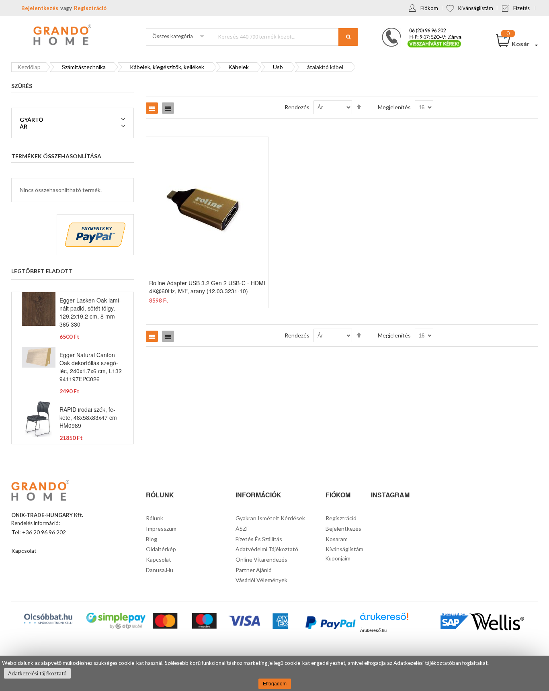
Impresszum (161, 528)
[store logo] (61, 35)
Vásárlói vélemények (261, 580)
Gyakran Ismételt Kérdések (270, 518)
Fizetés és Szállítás (259, 539)
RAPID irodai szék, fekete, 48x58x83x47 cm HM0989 (88, 417)
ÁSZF (242, 528)
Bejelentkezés (39, 8)
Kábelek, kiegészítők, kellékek (167, 66)
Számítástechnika (84, 66)
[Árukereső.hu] (384, 619)
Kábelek (238, 66)
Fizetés (521, 8)
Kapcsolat (24, 550)
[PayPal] (329, 624)
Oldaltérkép (161, 549)
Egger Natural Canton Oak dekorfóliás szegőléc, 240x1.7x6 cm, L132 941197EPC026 (90, 367)
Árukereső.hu (373, 630)
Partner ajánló (254, 569)
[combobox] (284, 36)
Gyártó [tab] (31, 119)
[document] (274, 673)
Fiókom (429, 8)
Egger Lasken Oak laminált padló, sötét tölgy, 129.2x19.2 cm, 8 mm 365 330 (90, 312)
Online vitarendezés (261, 559)
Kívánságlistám (475, 8)
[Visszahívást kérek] (418, 30)
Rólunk (154, 518)
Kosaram (337, 539)
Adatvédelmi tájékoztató (267, 549)
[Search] (348, 37)
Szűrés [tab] (21, 85)
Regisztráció (90, 8)
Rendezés (297, 107)
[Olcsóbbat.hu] (48, 619)
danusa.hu (159, 569)
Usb (278, 66)
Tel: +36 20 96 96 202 (38, 532)
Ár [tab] (23, 126)
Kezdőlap (29, 66)
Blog (151, 539)
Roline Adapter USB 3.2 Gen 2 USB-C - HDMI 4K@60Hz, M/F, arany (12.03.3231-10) (207, 287)
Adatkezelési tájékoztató (37, 673)
